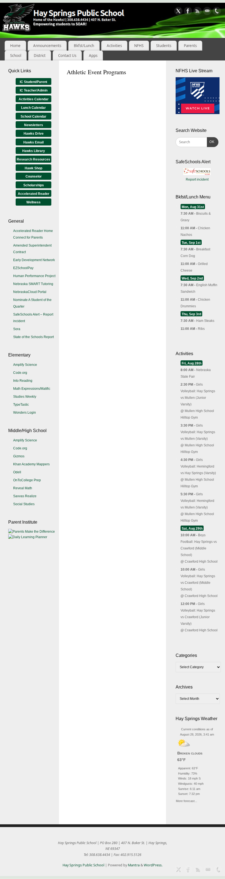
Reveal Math (22, 488)
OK (211, 142)
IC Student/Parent (33, 82)
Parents (190, 45)
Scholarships (33, 185)
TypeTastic (21, 405)
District (40, 55)
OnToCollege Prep (27, 480)
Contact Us (67, 55)
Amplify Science (25, 365)
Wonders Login (24, 412)
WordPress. (153, 865)
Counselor (34, 176)
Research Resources (33, 159)
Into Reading (22, 381)
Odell (17, 472)
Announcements (47, 45)
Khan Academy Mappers (31, 464)
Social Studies (24, 504)
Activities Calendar (34, 99)
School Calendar (33, 116)
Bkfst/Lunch (84, 45)
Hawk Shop (33, 168)
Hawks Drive (34, 134)
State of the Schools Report (33, 337)
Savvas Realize (24, 496)
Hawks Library (33, 151)
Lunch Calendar (33, 108)
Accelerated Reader (33, 194)
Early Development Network (34, 260)
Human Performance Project (34, 276)
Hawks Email (33, 142)
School (15, 55)
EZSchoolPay (23, 268)
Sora (16, 329)
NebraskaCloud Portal (29, 292)
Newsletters (33, 125)
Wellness (33, 202)
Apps (93, 55)
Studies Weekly (24, 397)
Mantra (134, 865)
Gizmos (18, 456)
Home (15, 45)
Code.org (20, 373)
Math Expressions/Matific (31, 389)
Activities (114, 45)
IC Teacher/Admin (33, 90)
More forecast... (186, 800)
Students (163, 45)
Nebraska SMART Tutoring (33, 284)
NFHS (139, 45)
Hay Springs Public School (83, 865)
